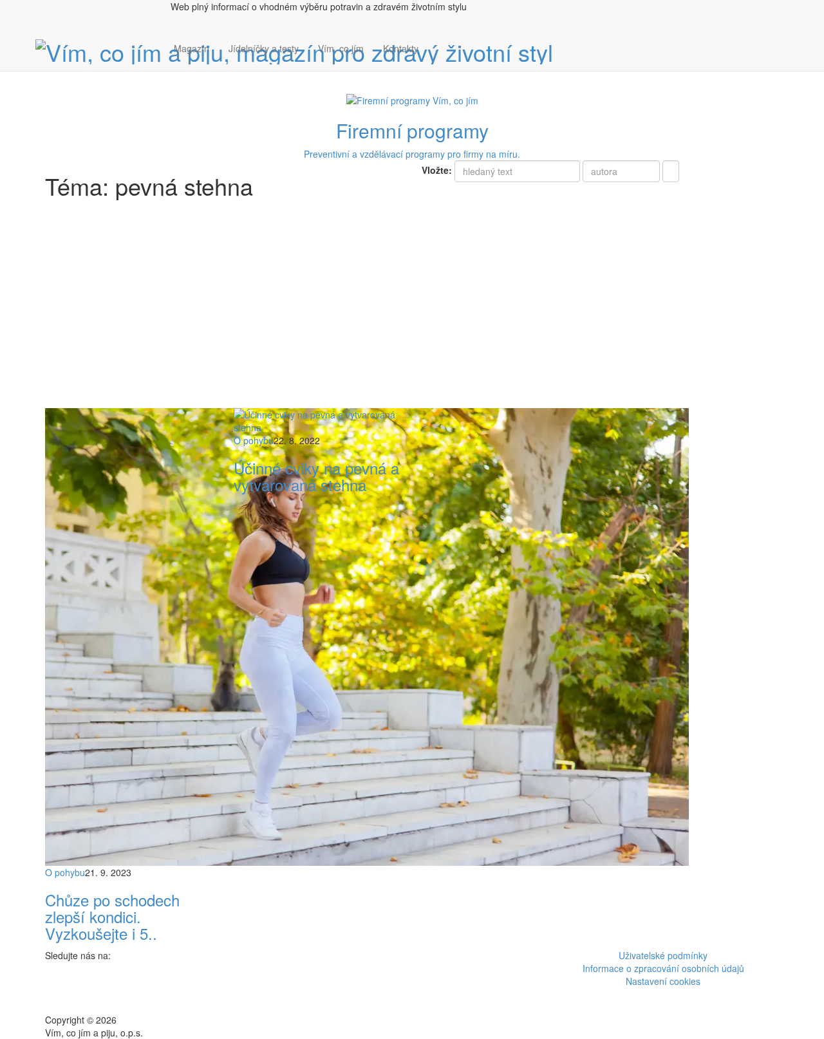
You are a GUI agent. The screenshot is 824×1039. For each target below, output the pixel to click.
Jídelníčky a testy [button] (264, 48)
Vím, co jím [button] (341, 48)
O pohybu (65, 872)
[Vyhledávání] (437, 61)
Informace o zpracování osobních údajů (663, 968)
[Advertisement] (412, 311)
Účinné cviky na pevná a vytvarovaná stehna (316, 476)
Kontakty (400, 48)
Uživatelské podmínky (663, 955)
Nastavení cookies (663, 981)
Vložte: (437, 170)
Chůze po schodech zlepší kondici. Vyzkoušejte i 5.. (112, 916)
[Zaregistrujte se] (437, 41)
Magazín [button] (191, 48)
